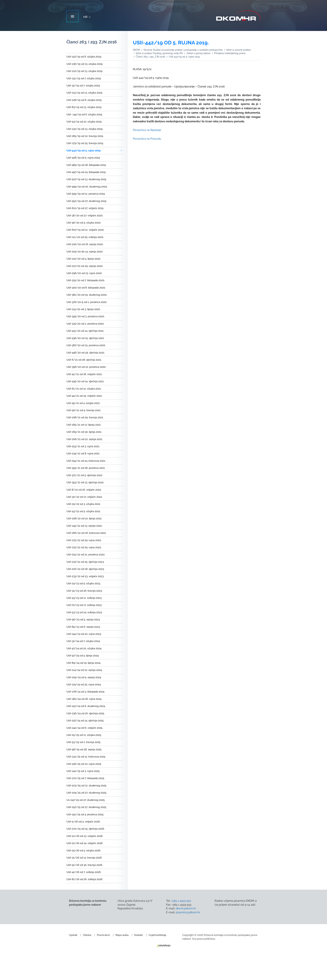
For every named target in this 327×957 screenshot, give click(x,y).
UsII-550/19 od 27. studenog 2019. (86, 201)
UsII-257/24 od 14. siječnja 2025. (85, 720)
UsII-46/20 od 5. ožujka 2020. (83, 222)
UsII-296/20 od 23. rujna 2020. (84, 273)
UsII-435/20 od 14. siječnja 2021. (85, 381)
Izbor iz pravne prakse (238, 49)
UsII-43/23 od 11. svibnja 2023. (84, 597)
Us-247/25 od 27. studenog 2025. (85, 800)
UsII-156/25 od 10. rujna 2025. (84, 763)
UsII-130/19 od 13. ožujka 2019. (84, 128)
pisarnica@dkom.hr (188, 912)
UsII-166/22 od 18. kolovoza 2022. (86, 532)
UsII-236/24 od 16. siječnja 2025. (85, 713)
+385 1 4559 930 (181, 900)
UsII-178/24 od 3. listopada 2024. (85, 691)
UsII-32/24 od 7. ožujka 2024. (83, 641)
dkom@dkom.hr (186, 908)
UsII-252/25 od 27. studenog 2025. (86, 807)
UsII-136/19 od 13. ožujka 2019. (84, 63)
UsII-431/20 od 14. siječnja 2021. (85, 330)
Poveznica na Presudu (147, 138)
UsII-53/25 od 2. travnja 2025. (83, 742)
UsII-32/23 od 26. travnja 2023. (84, 590)
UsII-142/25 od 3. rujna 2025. (83, 771)
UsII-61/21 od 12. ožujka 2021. (83, 388)
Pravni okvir (103, 935)
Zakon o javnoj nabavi (198, 53)
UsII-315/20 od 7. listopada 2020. (85, 280)
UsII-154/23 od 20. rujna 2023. (84, 634)
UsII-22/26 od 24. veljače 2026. (84, 843)
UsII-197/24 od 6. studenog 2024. (85, 706)
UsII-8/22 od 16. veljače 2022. (84, 489)
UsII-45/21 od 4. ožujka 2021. (83, 403)
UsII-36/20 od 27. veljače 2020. (84, 215)
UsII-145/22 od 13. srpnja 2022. (84, 525)
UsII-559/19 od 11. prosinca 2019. (85, 193)
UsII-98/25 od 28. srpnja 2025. (84, 749)
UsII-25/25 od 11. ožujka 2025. (84, 735)
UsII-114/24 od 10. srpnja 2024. (84, 670)
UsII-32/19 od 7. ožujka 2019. (83, 85)
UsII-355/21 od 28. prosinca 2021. (85, 467)
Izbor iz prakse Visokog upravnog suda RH (159, 53)
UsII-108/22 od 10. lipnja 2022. (84, 518)
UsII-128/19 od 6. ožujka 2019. (84, 100)
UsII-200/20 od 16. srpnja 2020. (84, 244)
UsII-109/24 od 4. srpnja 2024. (84, 677)
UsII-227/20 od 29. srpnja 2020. (84, 266)
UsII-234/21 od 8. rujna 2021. (83, 453)
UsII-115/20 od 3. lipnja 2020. (83, 309)
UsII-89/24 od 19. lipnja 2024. (83, 662)
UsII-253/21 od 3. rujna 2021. (83, 446)
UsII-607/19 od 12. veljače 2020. (85, 229)
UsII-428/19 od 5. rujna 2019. (83, 157)
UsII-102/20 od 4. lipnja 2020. (83, 258)
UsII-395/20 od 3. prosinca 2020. (85, 316)
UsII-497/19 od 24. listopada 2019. (86, 172)
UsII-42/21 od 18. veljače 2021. (84, 374)
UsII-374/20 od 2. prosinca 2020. (85, 323)
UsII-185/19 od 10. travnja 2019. (85, 136)
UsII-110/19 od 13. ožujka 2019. (84, 71)
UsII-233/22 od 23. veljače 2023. (85, 576)
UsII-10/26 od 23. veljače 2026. (84, 836)
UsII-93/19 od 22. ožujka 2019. (84, 121)
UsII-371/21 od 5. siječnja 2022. (84, 475)
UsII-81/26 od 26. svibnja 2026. (84, 879)
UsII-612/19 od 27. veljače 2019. (85, 208)
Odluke (87, 935)
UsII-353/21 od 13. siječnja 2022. (85, 482)
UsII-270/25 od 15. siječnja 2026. (85, 828)
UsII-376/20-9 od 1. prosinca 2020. (86, 302)
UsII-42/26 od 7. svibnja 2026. (83, 872)
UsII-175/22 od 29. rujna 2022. (84, 540)
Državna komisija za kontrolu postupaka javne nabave (238, 16)
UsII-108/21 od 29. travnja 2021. (85, 417)
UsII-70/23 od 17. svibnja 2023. (84, 605)
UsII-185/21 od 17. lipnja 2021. (83, 424)
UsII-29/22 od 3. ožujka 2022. (83, 504)
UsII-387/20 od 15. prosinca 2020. (86, 345)
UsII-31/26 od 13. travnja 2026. (84, 857)
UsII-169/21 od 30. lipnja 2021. (84, 431)
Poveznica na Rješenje (147, 130)
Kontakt (138, 935)
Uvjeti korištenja (157, 935)
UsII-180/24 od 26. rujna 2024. (84, 698)
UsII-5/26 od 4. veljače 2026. (83, 821)
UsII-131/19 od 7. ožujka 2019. (83, 78)
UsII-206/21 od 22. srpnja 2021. (84, 439)
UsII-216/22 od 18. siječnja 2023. (85, 569)
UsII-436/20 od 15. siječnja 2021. (85, 338)
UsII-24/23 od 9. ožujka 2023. (83, 583)
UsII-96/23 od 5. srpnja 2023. (83, 619)
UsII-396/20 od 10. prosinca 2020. (86, 366)
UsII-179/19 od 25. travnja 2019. (85, 143)
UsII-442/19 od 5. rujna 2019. (83, 150)
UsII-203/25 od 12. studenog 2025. (86, 785)
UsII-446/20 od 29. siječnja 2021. (85, 352)
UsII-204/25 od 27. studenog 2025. (86, 792)
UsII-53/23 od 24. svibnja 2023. (84, 612)
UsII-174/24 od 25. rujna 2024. (83, 684)
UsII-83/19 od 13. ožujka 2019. (84, 107)
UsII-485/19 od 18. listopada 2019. (86, 165)
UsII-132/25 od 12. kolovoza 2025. (86, 756)
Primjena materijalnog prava (229, 53)
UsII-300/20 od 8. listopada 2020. (86, 287)
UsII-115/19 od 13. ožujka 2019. (84, 92)
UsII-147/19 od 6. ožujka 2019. (84, 56)
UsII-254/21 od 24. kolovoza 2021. (86, 460)
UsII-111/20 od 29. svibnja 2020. (85, 237)
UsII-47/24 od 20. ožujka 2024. (84, 648)
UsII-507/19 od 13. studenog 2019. (86, 179)
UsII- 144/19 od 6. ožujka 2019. (84, 114)
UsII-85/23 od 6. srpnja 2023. (83, 626)
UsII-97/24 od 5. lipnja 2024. (82, 655)
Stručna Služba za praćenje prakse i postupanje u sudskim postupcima (183, 49)
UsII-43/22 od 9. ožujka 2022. (83, 511)
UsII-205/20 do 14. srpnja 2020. (84, 251)
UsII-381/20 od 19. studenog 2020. (86, 294)
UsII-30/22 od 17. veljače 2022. (84, 496)
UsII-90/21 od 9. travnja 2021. (83, 410)
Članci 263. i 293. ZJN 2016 (150, 56)
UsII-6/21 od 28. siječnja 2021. (84, 359)
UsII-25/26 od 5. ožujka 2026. (83, 850)
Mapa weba (122, 935)
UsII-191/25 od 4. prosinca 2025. (85, 814)
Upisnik (73, 935)
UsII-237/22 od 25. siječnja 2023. (85, 561)
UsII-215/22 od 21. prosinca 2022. (85, 554)
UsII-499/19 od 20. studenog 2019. (86, 186)
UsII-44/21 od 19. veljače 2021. (84, 395)
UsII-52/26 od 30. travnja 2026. (84, 865)
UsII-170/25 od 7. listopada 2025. (85, 778)
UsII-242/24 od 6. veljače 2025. (84, 727)
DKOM (136, 49)
